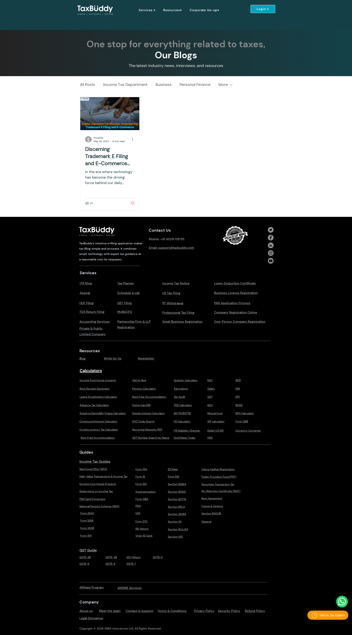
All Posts (87, 84)
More (223, 84)
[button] (147, 10)
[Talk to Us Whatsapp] (342, 602)
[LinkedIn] (271, 245)
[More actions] (133, 139)
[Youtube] (271, 261)
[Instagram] (271, 253)
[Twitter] (271, 230)
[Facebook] (271, 237)
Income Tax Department (125, 84)
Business (164, 84)
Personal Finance (195, 84)
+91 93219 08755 (172, 239)
